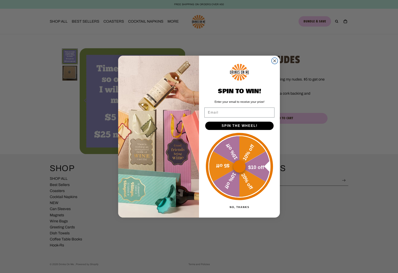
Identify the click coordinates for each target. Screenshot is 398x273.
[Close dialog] (275, 61)
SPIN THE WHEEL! (239, 125)
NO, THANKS (239, 207)
